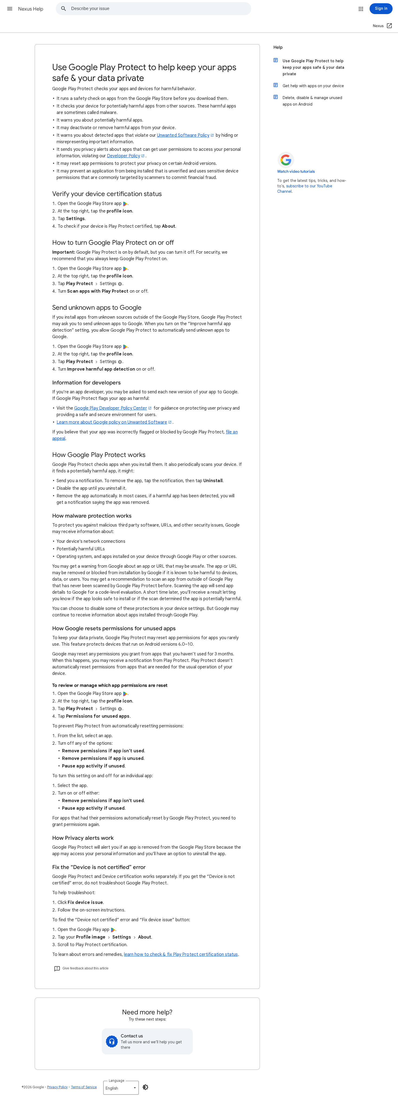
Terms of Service (84, 1087)
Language (116, 1081)
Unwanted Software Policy (183, 135)
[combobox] (161, 8)
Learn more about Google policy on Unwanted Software (112, 422)
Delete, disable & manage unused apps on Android (312, 101)
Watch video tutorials (296, 171)
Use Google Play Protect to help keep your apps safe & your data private (313, 67)
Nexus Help (30, 9)
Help (278, 47)
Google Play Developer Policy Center (110, 408)
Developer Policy (123, 156)
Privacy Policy (57, 1087)
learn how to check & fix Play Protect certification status (181, 954)
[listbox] (121, 1088)
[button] (9, 8)
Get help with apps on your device (313, 85)
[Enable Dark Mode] (145, 1087)
